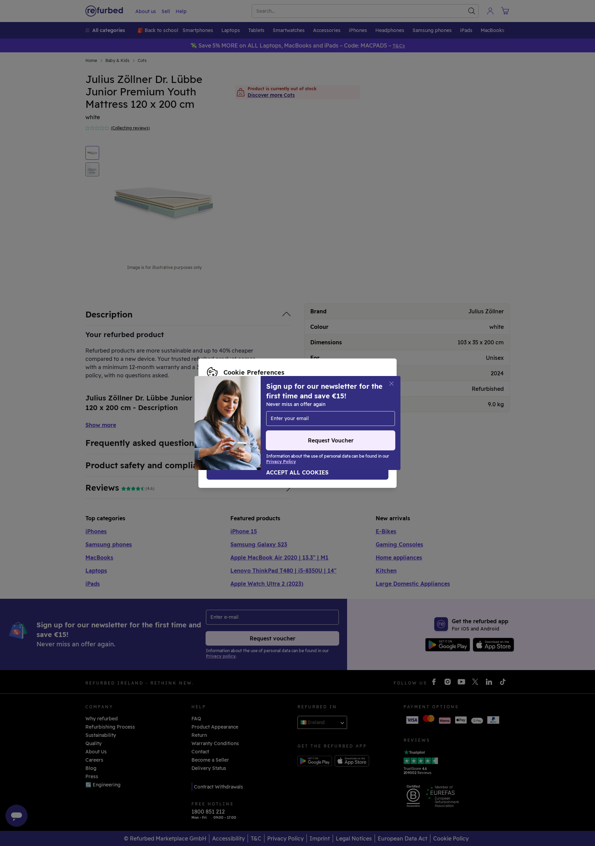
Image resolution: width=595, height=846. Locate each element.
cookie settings (307, 409)
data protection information (240, 416)
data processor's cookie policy (243, 423)
